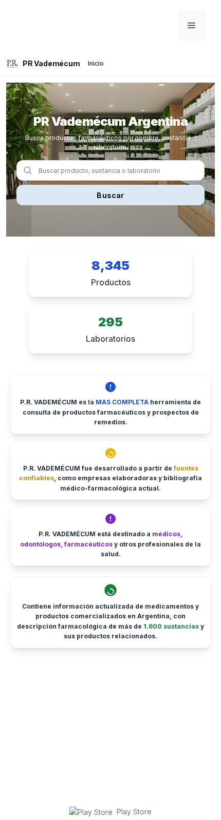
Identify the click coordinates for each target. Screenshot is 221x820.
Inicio (96, 63)
